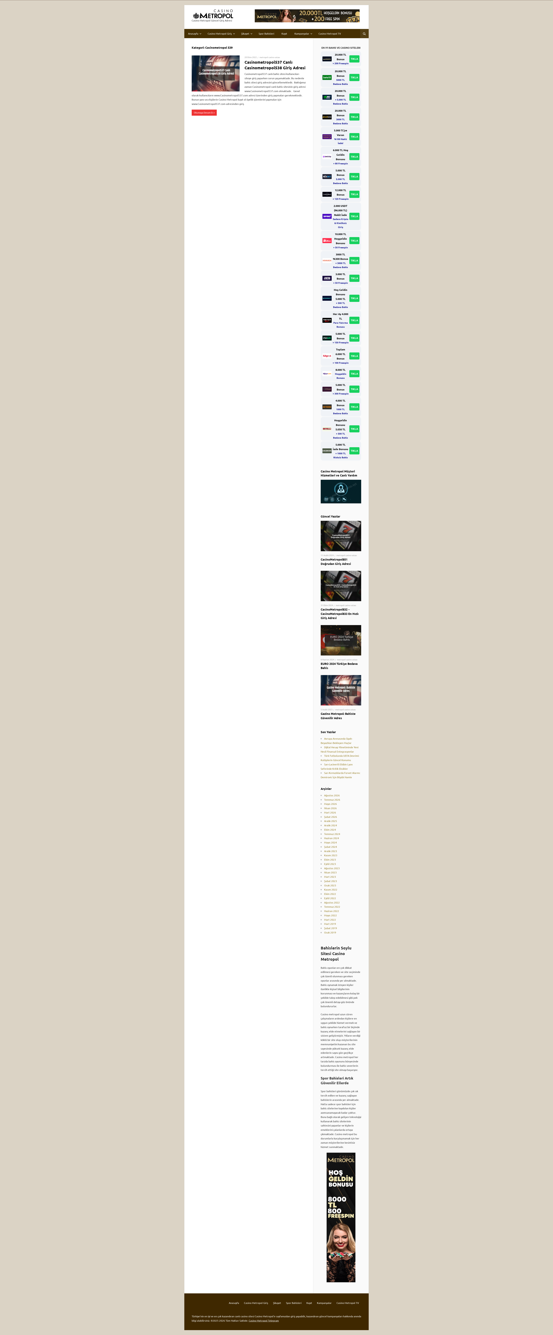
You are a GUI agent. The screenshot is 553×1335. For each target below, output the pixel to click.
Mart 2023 (330, 876)
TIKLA (354, 58)
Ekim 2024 (330, 829)
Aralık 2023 (330, 851)
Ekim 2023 (330, 859)
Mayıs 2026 (330, 803)
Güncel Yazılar (330, 516)
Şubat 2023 (330, 880)
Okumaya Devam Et (203, 112)
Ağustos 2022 (332, 902)
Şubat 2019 (330, 928)
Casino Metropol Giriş (220, 33)
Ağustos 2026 (332, 795)
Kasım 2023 (330, 855)
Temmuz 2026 (332, 799)
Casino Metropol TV (330, 33)
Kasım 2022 (330, 889)
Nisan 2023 (330, 872)
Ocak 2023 (330, 885)
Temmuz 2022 (332, 906)
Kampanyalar (302, 33)
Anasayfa (193, 33)
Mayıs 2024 (330, 842)
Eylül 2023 (330, 863)
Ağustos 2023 (332, 868)
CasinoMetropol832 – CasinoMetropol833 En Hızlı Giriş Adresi (340, 614)
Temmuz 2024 (332, 833)
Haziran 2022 (331, 910)
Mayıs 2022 (330, 915)
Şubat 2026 (330, 816)
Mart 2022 (330, 919)
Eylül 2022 (330, 898)
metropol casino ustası (270, 57)
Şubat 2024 (330, 846)
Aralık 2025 (330, 820)
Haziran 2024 (331, 838)
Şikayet (245, 33)
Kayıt (284, 33)
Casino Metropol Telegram (264, 1320)
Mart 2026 (330, 812)
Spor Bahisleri (266, 33)
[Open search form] (364, 33)
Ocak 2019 (330, 932)
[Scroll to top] (548, 1330)
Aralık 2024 (330, 825)
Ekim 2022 (330, 893)
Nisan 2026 (330, 808)
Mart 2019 (330, 923)
